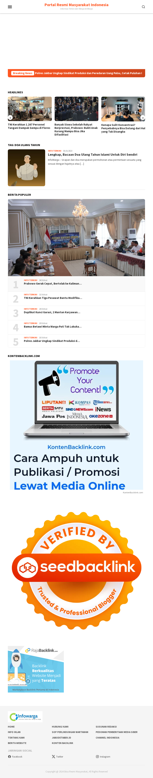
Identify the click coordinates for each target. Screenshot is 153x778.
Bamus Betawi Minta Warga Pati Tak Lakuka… (53, 326)
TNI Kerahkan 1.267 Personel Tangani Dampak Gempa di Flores (29, 126)
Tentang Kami (16, 737)
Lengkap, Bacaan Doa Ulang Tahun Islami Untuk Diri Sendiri (92, 154)
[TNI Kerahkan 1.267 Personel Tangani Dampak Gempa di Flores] (30, 109)
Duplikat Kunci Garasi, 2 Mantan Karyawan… (52, 312)
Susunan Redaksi (106, 726)
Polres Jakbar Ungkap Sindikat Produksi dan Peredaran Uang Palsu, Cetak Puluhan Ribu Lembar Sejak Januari (82, 73)
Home (11, 726)
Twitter (59, 756)
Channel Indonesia (107, 737)
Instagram (105, 756)
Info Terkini (54, 151)
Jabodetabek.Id (61, 737)
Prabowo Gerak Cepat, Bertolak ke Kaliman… (53, 283)
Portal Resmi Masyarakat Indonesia (76, 4)
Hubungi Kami (60, 726)
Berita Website (17, 743)
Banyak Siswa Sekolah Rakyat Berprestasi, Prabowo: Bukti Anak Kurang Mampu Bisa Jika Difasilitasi (76, 129)
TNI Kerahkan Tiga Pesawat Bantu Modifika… (53, 298)
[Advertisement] (76, 41)
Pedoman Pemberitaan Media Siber (117, 732)
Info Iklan (14, 732)
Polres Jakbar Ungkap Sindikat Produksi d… (52, 341)
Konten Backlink (62, 743)
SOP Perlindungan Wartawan (70, 732)
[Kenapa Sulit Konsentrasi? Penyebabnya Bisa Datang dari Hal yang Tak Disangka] (123, 109)
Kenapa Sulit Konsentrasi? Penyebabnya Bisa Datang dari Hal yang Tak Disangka (123, 128)
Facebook (17, 756)
